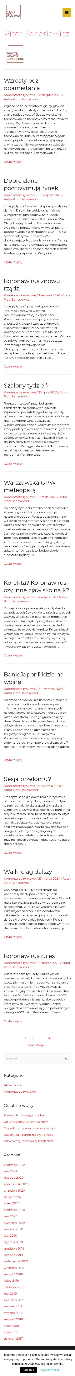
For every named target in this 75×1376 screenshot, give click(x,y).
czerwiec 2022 (14, 1165)
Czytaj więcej (13, 162)
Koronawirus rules (29, 955)
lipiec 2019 (11, 1280)
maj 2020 (10, 1216)
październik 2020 (16, 1184)
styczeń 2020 (13, 1242)
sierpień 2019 (13, 1274)
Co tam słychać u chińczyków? (26, 1121)
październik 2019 (16, 1261)
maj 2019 (10, 1293)
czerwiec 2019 (14, 1287)
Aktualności (12, 1085)
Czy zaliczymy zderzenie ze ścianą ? (29, 1128)
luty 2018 (10, 1332)
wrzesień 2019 (14, 1268)
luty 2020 (10, 1235)
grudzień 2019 (14, 1248)
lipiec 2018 (11, 1326)
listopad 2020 (13, 1177)
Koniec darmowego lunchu (24, 1115)
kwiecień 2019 (14, 1300)
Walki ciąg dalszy (28, 871)
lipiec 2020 (12, 1203)
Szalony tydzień (26, 385)
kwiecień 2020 (14, 1223)
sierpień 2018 (13, 1319)
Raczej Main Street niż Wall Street (28, 1134)
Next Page (37, 1045)
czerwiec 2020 (14, 1210)
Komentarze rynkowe (20, 95)
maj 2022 (10, 1171)
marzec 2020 (13, 1229)
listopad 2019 (13, 1255)
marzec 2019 (13, 1306)
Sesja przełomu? (27, 778)
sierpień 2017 (13, 1338)
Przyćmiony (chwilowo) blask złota (29, 1141)
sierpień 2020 (13, 1197)
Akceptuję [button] (29, 1369)
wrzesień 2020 (14, 1190)
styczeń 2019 (13, 1313)
